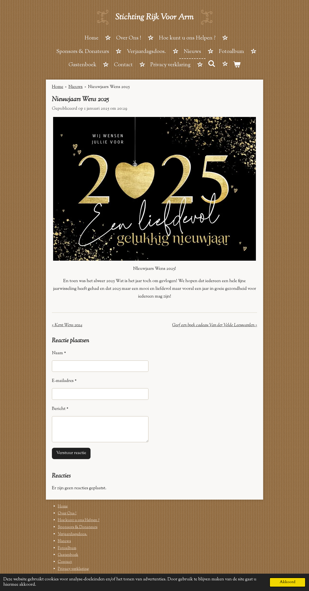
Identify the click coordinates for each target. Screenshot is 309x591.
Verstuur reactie (71, 453)
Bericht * (60, 409)
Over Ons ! (67, 513)
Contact (65, 562)
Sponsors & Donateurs (78, 527)
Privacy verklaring (73, 569)
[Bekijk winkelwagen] (237, 65)
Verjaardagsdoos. (72, 534)
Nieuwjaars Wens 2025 (109, 87)
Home (57, 87)
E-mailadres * (64, 381)
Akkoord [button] (287, 582)
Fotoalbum (67, 548)
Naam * (59, 353)
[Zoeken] (212, 64)
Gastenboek (68, 555)
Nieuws (75, 87)
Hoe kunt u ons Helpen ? (78, 520)
